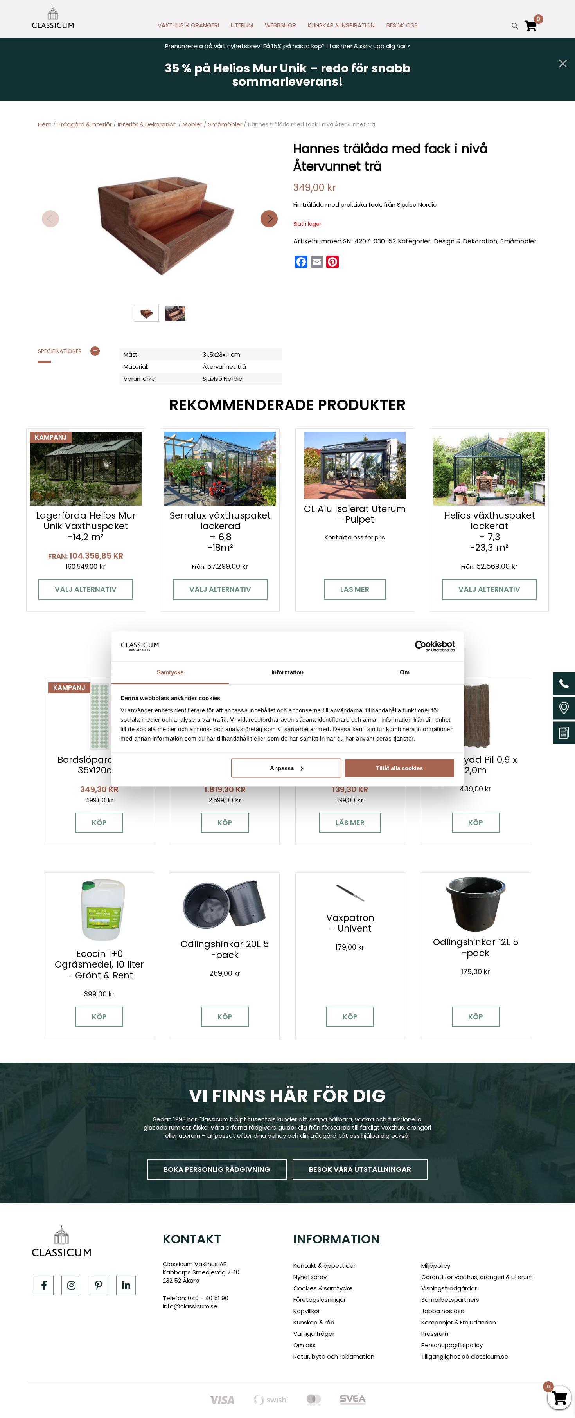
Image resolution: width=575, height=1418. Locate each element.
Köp (99, 822)
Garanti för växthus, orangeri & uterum (477, 1277)
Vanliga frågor (313, 1334)
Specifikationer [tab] (60, 351)
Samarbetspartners (450, 1299)
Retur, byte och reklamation (333, 1356)
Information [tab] (287, 672)
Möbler (192, 124)
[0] (531, 29)
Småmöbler (225, 124)
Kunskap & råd (313, 1322)
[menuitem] (188, 27)
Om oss (304, 1345)
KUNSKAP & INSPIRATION (341, 25)
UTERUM (242, 25)
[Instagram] (71, 1285)
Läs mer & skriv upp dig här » (370, 46)
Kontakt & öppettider (324, 1265)
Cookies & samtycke (323, 1288)
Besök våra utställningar (360, 1169)
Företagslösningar (319, 1299)
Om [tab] (405, 672)
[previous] (50, 218)
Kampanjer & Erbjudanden (458, 1322)
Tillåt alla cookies (399, 767)
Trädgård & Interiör (85, 124)
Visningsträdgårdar (449, 1288)
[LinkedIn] (126, 1285)
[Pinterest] (98, 1285)
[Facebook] (44, 1285)
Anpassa (282, 767)
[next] (269, 218)
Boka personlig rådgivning (217, 1169)
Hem (45, 124)
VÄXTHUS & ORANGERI (188, 25)
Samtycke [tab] (170, 672)
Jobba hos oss (442, 1311)
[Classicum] (53, 17)
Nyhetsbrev (310, 1277)
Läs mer (354, 589)
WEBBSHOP (280, 25)
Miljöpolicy (435, 1265)
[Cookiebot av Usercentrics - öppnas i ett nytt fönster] (420, 646)
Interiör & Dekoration (147, 124)
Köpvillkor (306, 1311)
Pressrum (434, 1334)
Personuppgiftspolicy (452, 1345)
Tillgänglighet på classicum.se (464, 1356)
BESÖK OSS (402, 25)
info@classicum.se (190, 1306)
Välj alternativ (86, 589)
